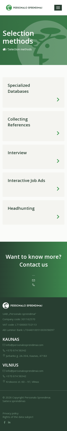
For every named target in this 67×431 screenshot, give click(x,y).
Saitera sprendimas (14, 401)
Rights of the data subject (18, 417)
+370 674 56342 (16, 350)
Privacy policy (11, 413)
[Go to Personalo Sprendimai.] (4, 49)
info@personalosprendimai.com (24, 345)
